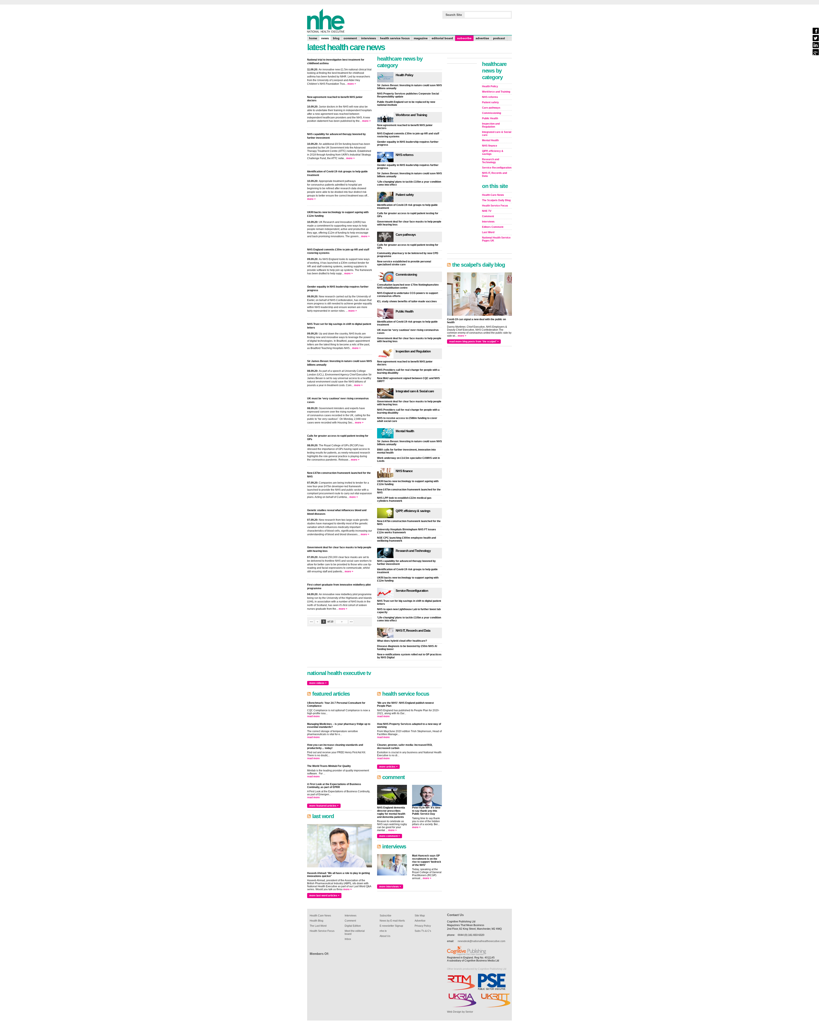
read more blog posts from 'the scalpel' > (474, 341)
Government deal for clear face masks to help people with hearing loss (409, 223)
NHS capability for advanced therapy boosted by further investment (406, 563)
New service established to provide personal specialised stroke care (404, 263)
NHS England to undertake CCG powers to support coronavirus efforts (407, 295)
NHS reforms (404, 155)
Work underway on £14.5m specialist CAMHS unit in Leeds (408, 459)
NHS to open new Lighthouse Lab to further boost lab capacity (409, 611)
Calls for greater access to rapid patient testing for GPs (407, 215)
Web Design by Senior (460, 1011)
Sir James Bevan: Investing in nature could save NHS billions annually (409, 87)
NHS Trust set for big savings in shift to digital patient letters (409, 602)
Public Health (404, 311)
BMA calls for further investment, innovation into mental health (406, 451)
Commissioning (406, 274)
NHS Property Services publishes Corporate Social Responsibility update (408, 95)
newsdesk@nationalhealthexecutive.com (481, 941)
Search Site (454, 14)
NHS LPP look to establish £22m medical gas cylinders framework (404, 499)
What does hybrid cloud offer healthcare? (402, 640)
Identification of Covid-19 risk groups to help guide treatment (407, 206)
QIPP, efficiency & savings (413, 511)
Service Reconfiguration (412, 590)
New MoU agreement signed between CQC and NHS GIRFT (408, 380)
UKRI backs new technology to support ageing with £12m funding (408, 483)
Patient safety (405, 194)
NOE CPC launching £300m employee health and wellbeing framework (406, 539)
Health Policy (404, 75)
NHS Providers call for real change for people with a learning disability (408, 371)
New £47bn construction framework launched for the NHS (409, 491)
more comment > (389, 836)
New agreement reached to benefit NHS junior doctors (405, 127)
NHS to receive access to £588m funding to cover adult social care (407, 420)
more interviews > (390, 886)
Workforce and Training (411, 115)
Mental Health (405, 431)
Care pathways (406, 234)
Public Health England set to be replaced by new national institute (406, 103)
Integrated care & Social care (415, 391)
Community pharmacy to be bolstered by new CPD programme (407, 255)
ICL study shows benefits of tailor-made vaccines (407, 301)
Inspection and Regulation (413, 351)
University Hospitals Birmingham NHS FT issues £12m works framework (406, 531)
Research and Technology (413, 551)
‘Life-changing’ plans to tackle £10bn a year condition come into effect (409, 183)
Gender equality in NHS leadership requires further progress (408, 143)
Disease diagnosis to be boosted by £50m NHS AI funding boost (407, 648)
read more (313, 716)
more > (351, 83)
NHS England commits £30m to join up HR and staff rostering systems (408, 135)
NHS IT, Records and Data (413, 630)
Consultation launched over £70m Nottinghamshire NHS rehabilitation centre (408, 286)
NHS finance (404, 471)
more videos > (318, 683)
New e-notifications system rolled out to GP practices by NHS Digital (409, 656)
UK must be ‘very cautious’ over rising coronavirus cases (408, 331)
